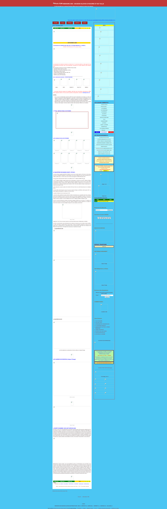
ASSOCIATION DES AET (100, 332)
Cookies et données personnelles (104, 508)
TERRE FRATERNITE (99, 329)
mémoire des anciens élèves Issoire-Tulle (60, 508)
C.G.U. (96, 508)
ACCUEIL (55, 22)
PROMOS (70, 22)
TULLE (62, 22)
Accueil (79, 496)
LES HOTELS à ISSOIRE (100, 334)
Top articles (79, 508)
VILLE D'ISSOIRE (98, 321)
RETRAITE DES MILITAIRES (101, 331)
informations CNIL (86, 496)
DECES (84, 22)
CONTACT (77, 22)
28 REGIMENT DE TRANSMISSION (102, 324)
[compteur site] (104, 218)
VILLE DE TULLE (98, 322)
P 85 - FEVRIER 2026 (58, 25)
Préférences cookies (115, 508)
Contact (84, 508)
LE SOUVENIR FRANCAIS (100, 325)
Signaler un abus (90, 508)
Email (97, 295)
